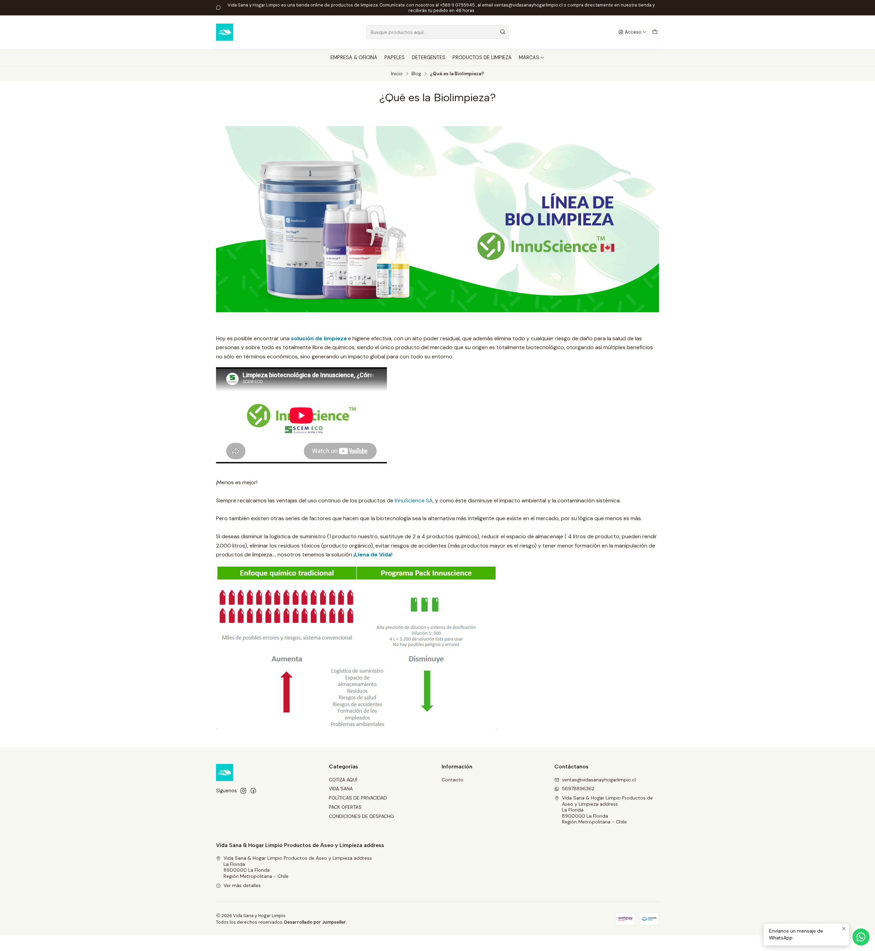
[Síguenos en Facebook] (253, 790)
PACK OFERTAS (345, 807)
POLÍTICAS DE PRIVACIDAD (358, 798)
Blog (416, 73)
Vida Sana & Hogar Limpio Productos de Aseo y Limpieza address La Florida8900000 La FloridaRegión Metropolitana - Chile (607, 810)
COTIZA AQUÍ (343, 780)
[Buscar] (503, 32)
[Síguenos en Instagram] (243, 790)
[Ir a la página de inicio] (224, 32)
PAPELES (395, 57)
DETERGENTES (428, 57)
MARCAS (529, 57)
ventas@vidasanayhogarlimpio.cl (599, 780)
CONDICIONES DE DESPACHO (361, 816)
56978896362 (578, 788)
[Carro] (655, 32)
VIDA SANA (341, 788)
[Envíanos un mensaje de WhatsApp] (861, 937)
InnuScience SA (414, 500)
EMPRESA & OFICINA (354, 57)
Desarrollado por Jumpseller (315, 922)
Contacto (452, 780)
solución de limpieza (318, 338)
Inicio (397, 73)
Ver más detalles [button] (242, 885)
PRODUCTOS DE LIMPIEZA (482, 57)
